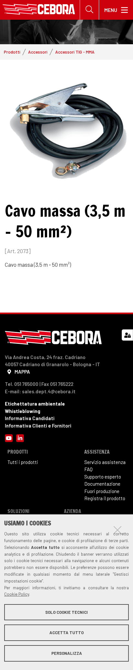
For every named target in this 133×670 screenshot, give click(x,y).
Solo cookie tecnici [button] (66, 612)
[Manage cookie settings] (127, 335)
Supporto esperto (102, 476)
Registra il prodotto (104, 498)
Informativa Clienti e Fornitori (38, 425)
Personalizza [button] (66, 653)
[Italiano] (38, 10)
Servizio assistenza (105, 462)
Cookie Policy (16, 594)
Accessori (37, 52)
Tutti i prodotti (22, 462)
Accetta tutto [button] (66, 632)
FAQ (88, 469)
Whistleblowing (22, 411)
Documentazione (102, 484)
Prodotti (12, 52)
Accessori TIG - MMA (75, 52)
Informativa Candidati (30, 418)
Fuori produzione (101, 491)
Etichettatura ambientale (35, 404)
